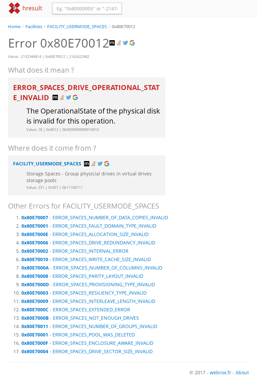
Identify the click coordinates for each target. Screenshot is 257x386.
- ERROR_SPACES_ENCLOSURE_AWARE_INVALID (87, 343)
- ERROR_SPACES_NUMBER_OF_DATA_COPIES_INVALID (94, 217)
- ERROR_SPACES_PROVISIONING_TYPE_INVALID (88, 284)
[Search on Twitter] (126, 43)
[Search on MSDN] (112, 43)
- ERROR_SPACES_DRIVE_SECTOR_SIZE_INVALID (87, 351)
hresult (31, 8)
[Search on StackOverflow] (119, 43)
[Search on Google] (133, 43)
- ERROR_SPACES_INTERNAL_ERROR (74, 251)
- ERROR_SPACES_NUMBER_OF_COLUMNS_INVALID (91, 267)
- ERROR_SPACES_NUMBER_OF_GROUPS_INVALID (89, 326)
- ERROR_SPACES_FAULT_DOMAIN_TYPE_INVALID (88, 226)
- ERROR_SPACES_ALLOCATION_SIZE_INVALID (85, 234)
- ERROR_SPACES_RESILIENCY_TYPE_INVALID (84, 293)
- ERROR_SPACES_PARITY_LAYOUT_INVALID (82, 276)
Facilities (33, 26)
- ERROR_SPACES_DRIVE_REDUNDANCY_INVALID (88, 242)
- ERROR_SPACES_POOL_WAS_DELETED (78, 334)
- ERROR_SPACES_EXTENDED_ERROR (75, 309)
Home (14, 26)
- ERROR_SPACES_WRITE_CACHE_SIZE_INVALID (86, 259)
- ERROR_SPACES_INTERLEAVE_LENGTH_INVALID (88, 301)
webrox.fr (220, 372)
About (242, 372)
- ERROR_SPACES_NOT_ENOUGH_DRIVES (80, 318)
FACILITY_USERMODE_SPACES (77, 26)
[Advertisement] (212, 63)
